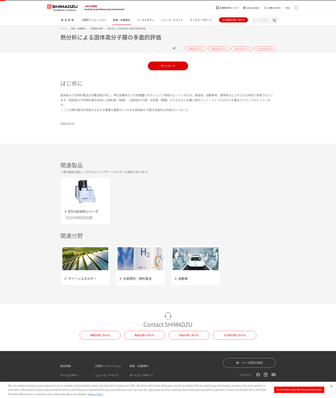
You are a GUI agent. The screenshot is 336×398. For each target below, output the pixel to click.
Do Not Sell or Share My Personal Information (299, 390)
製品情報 (65, 366)
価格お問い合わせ (100, 335)
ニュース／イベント (107, 375)
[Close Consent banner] (331, 386)
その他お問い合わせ (235, 335)
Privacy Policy (95, 394)
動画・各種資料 (139, 366)
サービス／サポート (141, 375)
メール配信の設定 (252, 362)
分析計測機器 (91, 6)
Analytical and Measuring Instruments (104, 9)
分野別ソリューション (108, 366)
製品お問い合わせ (144, 335)
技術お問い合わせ (189, 335)
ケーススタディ (69, 375)
